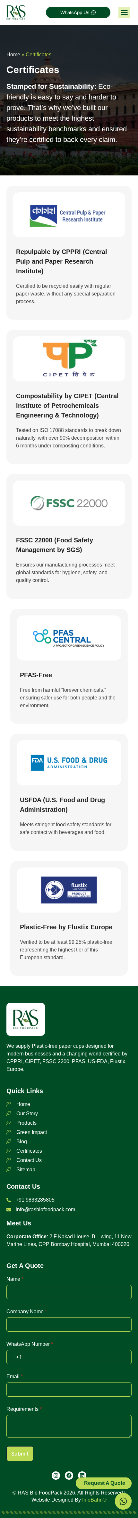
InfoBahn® (94, 1500)
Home (13, 54)
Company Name (26, 1311)
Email (14, 1376)
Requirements (24, 1409)
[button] (124, 12)
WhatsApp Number (29, 1344)
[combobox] (14, 1357)
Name (14, 1279)
